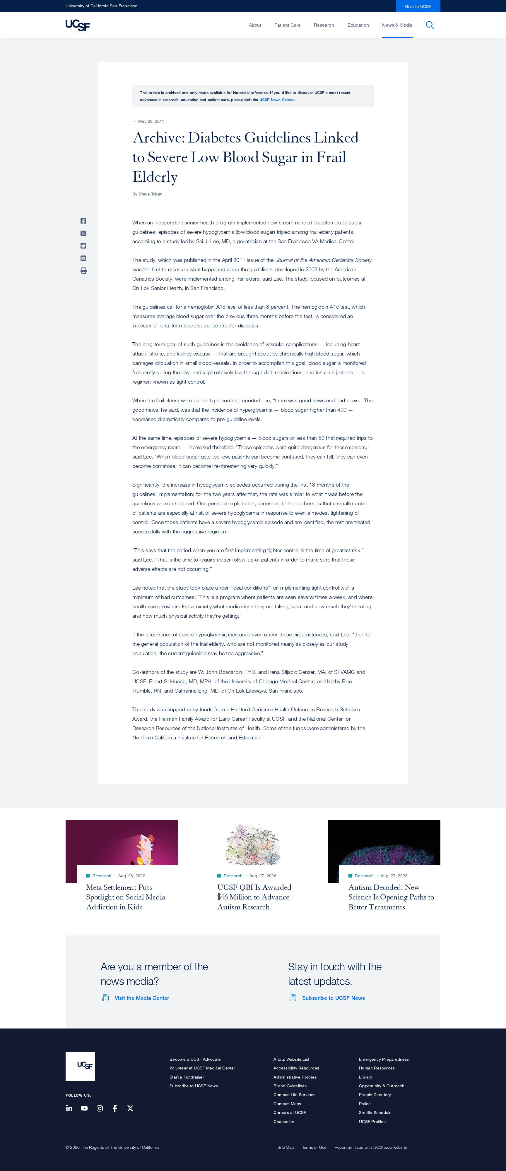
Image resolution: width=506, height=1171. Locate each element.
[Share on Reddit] (84, 246)
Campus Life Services (294, 1094)
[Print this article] (84, 270)
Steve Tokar (150, 193)
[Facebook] (119, 1109)
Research (324, 25)
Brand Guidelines (290, 1085)
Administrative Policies (295, 1076)
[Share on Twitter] (84, 233)
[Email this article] (84, 258)
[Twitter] (134, 1109)
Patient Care (287, 25)
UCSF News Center (276, 99)
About (255, 25)
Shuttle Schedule (375, 1112)
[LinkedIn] (73, 1109)
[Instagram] (103, 1109)
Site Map (286, 1147)
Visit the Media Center (142, 998)
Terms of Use (314, 1147)
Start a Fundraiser (187, 1076)
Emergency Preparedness (384, 1059)
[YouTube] (88, 1109)
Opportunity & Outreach (381, 1085)
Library (365, 1076)
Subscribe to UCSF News (333, 998)
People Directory (375, 1094)
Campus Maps (287, 1103)
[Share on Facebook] (84, 221)
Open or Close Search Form (430, 25)
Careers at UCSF (289, 1112)
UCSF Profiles (372, 1121)
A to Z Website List (291, 1059)
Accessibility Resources (296, 1067)
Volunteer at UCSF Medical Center (202, 1067)
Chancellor (283, 1121)
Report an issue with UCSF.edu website (371, 1147)
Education (358, 25)
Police (365, 1103)
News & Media (397, 25)
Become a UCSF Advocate (195, 1059)
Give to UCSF (418, 6)
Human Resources (377, 1067)
